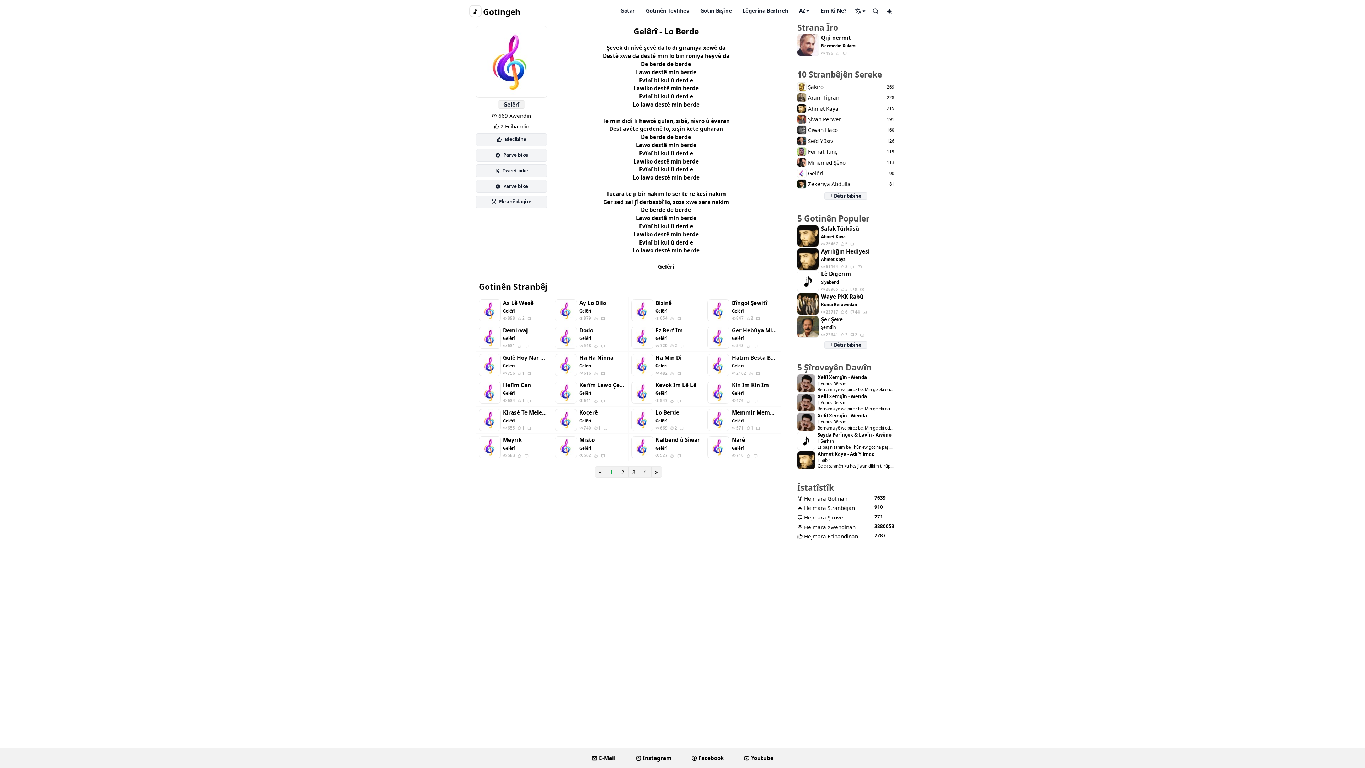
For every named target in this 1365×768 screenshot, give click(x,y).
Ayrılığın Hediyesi (845, 251)
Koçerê (588, 412)
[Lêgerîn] (860, 11)
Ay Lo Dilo (592, 303)
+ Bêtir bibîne (845, 196)
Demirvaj (515, 330)
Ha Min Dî (668, 357)
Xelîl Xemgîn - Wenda (842, 377)
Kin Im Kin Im (750, 385)
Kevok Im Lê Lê (675, 385)
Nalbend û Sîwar (677, 440)
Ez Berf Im (669, 330)
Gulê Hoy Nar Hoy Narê (526, 357)
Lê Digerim (836, 274)
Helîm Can (517, 385)
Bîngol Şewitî (749, 303)
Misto (587, 440)
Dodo (586, 330)
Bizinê (663, 303)
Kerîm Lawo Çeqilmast (602, 385)
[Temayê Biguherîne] (890, 11)
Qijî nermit (836, 37)
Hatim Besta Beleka (755, 357)
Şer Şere (832, 319)
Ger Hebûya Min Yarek (755, 330)
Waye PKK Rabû (842, 296)
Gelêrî (511, 104)
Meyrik (512, 440)
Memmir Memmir (755, 412)
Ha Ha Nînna (596, 357)
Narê (738, 440)
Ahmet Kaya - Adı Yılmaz (846, 454)
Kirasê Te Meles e (526, 412)
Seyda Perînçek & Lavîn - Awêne (855, 435)
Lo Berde (667, 412)
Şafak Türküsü (840, 228)
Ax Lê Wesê (518, 303)
